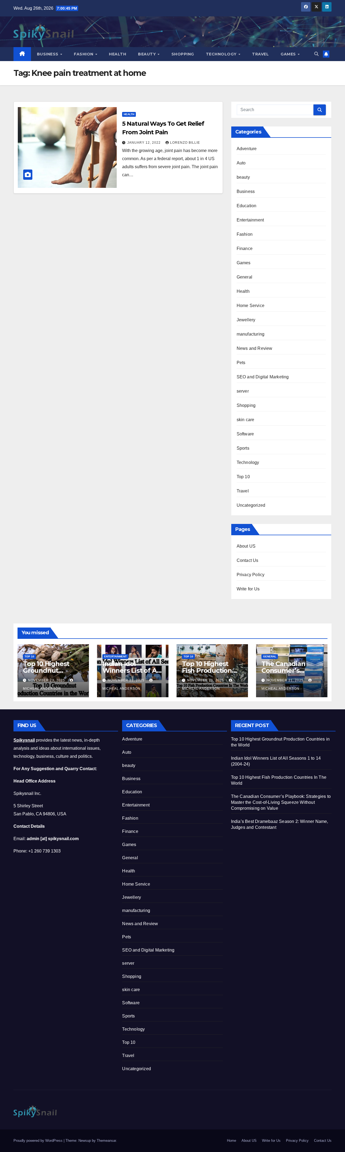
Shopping (182, 54)
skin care (245, 419)
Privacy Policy (251, 574)
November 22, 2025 (127, 680)
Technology (222, 54)
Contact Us (247, 560)
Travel (260, 54)
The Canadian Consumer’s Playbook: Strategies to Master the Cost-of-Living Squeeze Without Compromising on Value (281, 802)
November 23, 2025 (47, 680)
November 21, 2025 (206, 680)
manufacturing (251, 334)
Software (245, 434)
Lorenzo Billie (185, 143)
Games (289, 54)
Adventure (247, 148)
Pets (241, 362)
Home (231, 1141)
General (244, 277)
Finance (245, 248)
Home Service (250, 305)
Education (247, 205)
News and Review (254, 348)
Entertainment (250, 220)
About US (246, 546)
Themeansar (106, 1141)
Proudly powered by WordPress (38, 1141)
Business (48, 54)
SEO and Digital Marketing (263, 377)
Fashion (84, 54)
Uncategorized (251, 505)
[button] (316, 54)
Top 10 (243, 476)
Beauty (147, 54)
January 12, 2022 (144, 143)
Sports (243, 448)
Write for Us (248, 589)
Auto (241, 163)
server (243, 391)
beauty (243, 177)
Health (117, 54)
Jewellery (246, 320)
